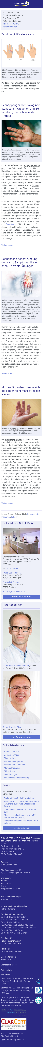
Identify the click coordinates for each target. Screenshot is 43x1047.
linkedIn (14, 517)
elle (19, 77)
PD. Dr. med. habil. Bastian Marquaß (17, 925)
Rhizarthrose (9, 771)
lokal (19, 174)
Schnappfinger (29, 157)
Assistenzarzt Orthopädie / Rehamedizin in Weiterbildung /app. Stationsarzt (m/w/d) (22, 803)
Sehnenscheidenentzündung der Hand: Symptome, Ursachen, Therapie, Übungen (19, 262)
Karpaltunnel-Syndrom (14, 761)
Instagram (5, 517)
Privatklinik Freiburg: (12, 582)
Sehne (20, 154)
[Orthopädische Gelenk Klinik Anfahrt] (21, 541)
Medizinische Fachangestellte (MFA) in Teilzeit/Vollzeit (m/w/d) (21, 816)
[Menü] (2, 4)
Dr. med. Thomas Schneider (13, 917)
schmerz (24, 316)
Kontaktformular (10, 27)
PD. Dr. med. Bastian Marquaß (16, 666)
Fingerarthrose (10, 758)
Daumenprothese (11, 755)
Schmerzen (36, 482)
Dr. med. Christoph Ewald (12, 930)
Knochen (22, 327)
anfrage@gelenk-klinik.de (14, 591)
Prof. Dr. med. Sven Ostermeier (14, 919)
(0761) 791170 (13, 568)
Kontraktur (15, 428)
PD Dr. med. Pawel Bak (11, 943)
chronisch (11, 152)
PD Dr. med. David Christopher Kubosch (18, 927)
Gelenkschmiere (24, 307)
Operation (10, 224)
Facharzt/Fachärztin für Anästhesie (19, 798)
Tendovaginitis (12, 83)
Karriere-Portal (21, 828)
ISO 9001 (9, 1036)
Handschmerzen (11, 751)
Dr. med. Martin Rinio (12, 727)
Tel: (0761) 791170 (11, 24)
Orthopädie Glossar (9, 965)
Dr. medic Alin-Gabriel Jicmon (14, 933)
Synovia (34, 307)
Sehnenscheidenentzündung (17, 70)
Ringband (5, 77)
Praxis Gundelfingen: (12, 573)
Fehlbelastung (31, 352)
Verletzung (29, 312)
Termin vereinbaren (21, 596)
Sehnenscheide (8, 300)
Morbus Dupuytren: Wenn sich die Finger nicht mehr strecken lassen (20, 390)
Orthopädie (11, 668)
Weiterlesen (21, 245)
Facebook (31, 514)
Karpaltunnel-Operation (14, 764)
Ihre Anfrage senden (21, 737)
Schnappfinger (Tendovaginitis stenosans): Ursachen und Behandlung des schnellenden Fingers (20, 110)
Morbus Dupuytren (13, 439)
